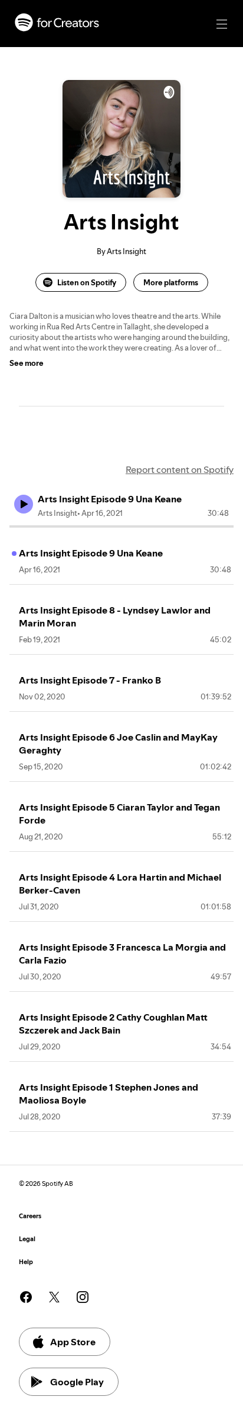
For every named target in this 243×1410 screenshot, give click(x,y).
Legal (27, 1239)
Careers (30, 1216)
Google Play (77, 1381)
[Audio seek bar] (121, 526)
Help (26, 1262)
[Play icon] (23, 504)
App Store (73, 1341)
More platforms (170, 282)
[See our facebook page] (26, 1297)
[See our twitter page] (54, 1297)
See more (26, 363)
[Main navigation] (222, 24)
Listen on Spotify (86, 282)
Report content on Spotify (180, 469)
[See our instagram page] (82, 1297)
